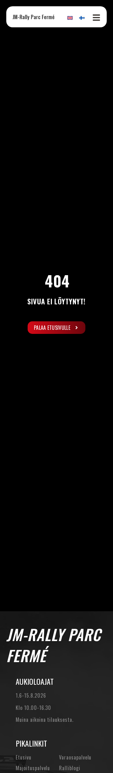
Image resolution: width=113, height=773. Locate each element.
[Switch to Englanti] (70, 17)
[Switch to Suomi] (82, 17)
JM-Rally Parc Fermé (34, 17)
